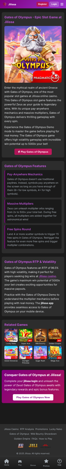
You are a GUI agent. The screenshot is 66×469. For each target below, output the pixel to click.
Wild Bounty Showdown (44, 433)
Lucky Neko (55, 429)
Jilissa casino (47, 276)
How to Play (45, 438)
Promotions (41, 429)
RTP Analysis (27, 429)
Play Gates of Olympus (34, 151)
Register (42, 4)
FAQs (34, 438)
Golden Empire (22, 438)
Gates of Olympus (19, 433)
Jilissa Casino (11, 429)
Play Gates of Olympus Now (33, 397)
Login (54, 4)
